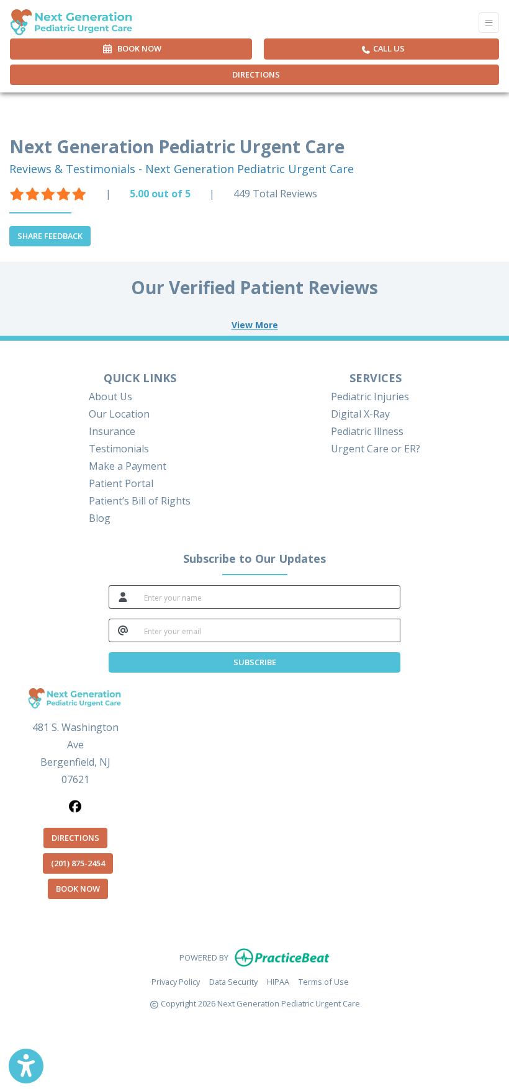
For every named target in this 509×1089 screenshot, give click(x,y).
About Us (110, 396)
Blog (99, 518)
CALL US (388, 48)
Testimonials (119, 448)
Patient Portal (121, 483)
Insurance (112, 431)
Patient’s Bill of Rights (140, 501)
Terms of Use (324, 981)
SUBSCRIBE (254, 662)
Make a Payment (127, 466)
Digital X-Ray (360, 414)
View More (255, 325)
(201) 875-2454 (78, 863)
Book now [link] (137, 48)
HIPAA (278, 981)
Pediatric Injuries (370, 396)
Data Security (233, 981)
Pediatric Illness (367, 431)
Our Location (119, 414)
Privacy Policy (175, 981)
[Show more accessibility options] (26, 1066)
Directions (256, 74)
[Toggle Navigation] (489, 22)
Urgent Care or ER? (375, 448)
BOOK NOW (82, 888)
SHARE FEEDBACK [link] (50, 235)
